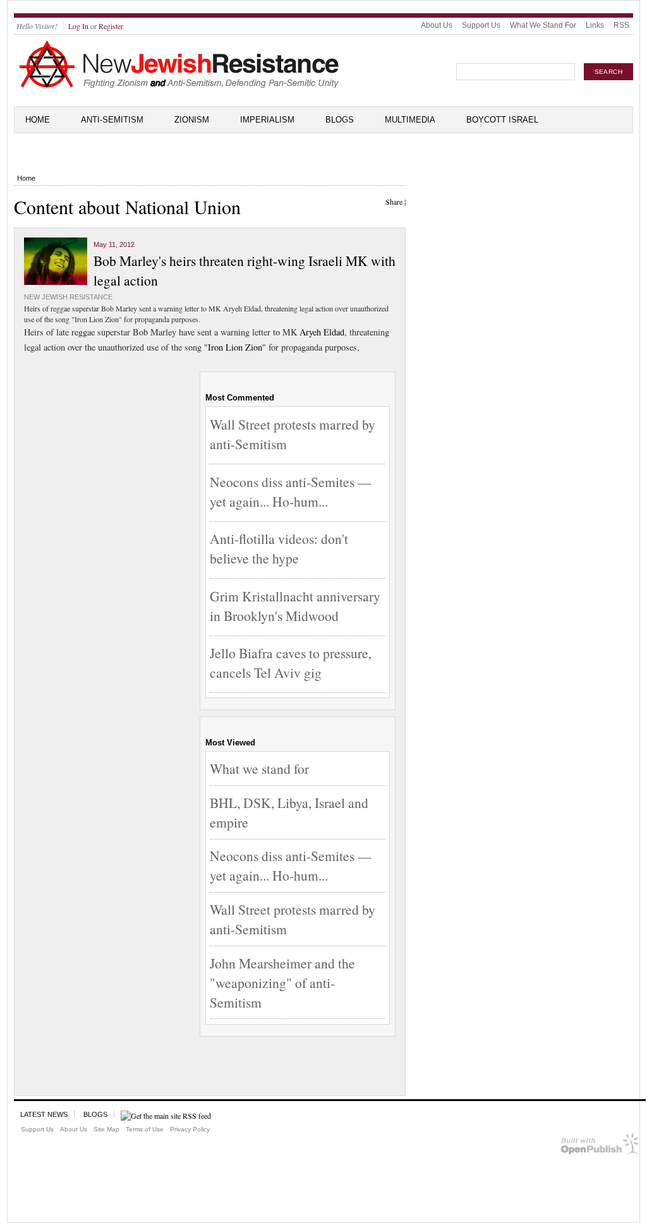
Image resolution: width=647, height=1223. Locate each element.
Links (595, 25)
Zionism (191, 119)
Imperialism (267, 119)
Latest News (44, 1114)
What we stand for (259, 768)
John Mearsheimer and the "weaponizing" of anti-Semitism (282, 982)
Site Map (106, 1129)
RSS (621, 25)
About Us (436, 25)
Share (393, 201)
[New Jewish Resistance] (179, 86)
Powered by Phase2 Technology (599, 1146)
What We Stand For (543, 25)
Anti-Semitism (112, 119)
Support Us (481, 25)
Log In (78, 26)
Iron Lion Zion (235, 347)
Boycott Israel (502, 119)
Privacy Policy (190, 1129)
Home (37, 119)
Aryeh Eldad (321, 332)
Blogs (339, 119)
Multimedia (410, 119)
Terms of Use (145, 1129)
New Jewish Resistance (68, 297)
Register (111, 26)
